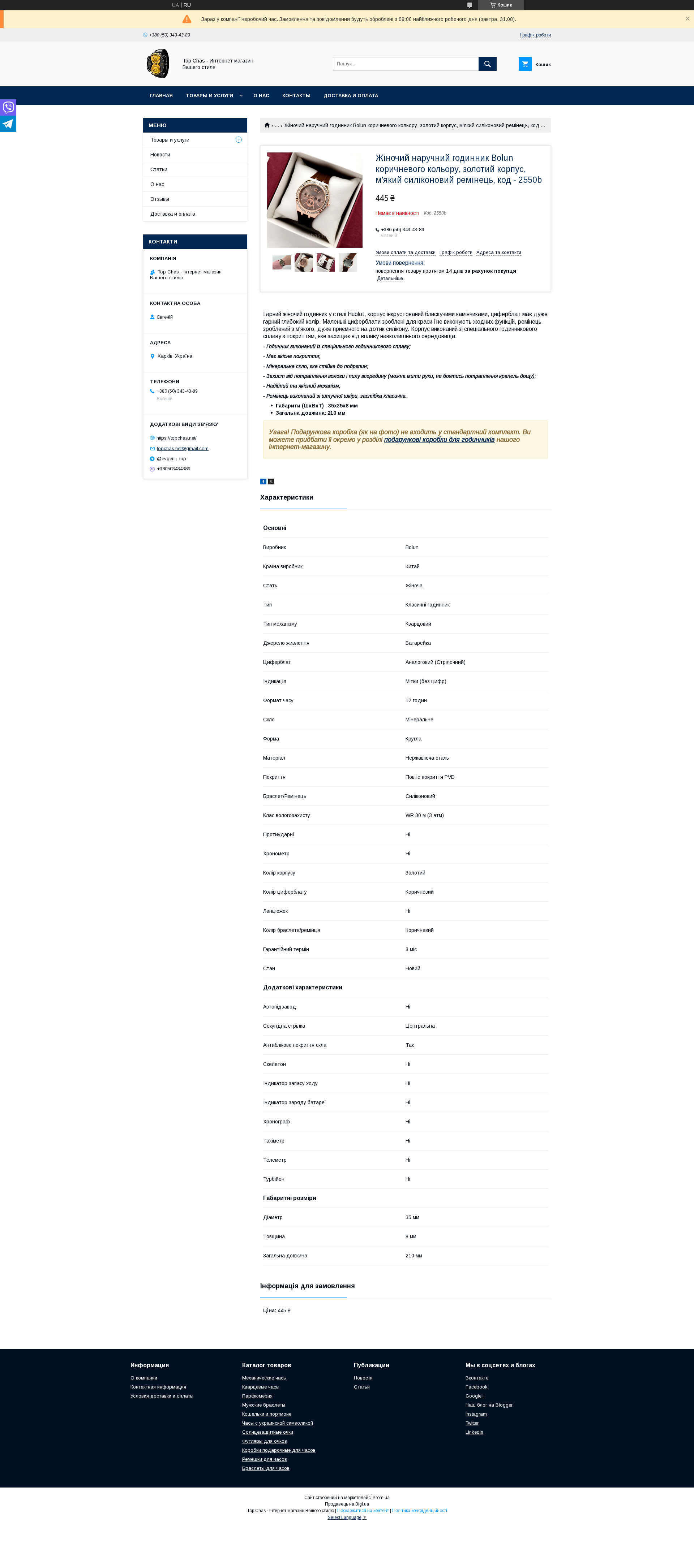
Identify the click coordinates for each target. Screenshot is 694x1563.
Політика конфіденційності (419, 1510)
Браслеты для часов (266, 1468)
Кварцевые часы (260, 1387)
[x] (271, 482)
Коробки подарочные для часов (279, 1450)
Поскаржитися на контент (363, 1510)
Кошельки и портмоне (266, 1414)
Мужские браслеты (263, 1405)
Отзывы (159, 199)
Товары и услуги (209, 95)
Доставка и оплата (351, 95)
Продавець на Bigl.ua (347, 1504)
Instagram (476, 1414)
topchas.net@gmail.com (183, 448)
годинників (478, 439)
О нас (261, 95)
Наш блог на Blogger (489, 1405)
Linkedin (474, 1432)
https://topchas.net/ (177, 438)
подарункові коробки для (423, 439)
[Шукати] (488, 64)
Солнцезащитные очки (267, 1432)
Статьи (158, 169)
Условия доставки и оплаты (161, 1396)
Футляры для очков (264, 1441)
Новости (160, 154)
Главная (161, 95)
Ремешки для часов (264, 1459)
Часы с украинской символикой (277, 1423)
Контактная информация (158, 1387)
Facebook (477, 1387)
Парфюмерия (257, 1396)
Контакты (296, 95)
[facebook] (263, 482)
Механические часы (264, 1378)
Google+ (475, 1396)
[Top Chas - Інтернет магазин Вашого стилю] (158, 77)
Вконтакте (477, 1378)
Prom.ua (381, 1497)
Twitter (472, 1423)
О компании (143, 1378)
